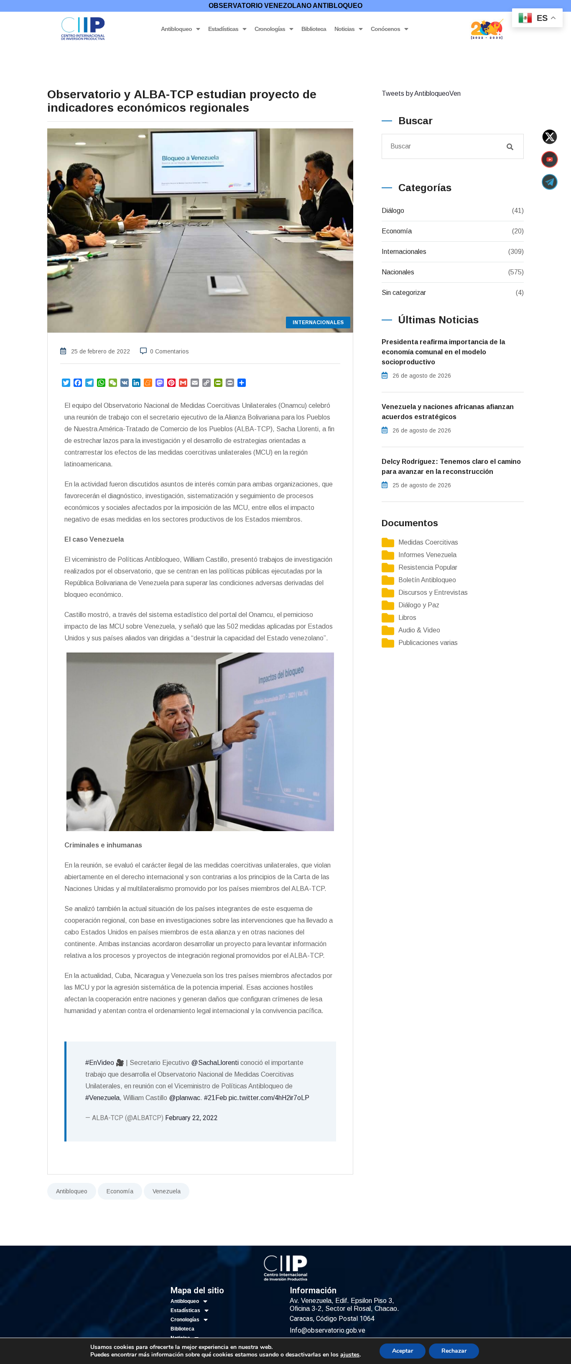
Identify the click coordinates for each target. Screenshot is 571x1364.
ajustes (349, 1355)
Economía (120, 1191)
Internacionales (404, 251)
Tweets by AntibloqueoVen (421, 93)
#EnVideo (99, 1062)
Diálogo (393, 210)
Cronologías (270, 29)
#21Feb (215, 1097)
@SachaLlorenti (215, 1062)
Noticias (344, 29)
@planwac (184, 1097)
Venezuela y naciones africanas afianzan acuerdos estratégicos (448, 411)
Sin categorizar (404, 292)
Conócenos (385, 29)
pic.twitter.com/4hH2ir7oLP (269, 1097)
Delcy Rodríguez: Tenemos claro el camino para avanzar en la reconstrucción (451, 466)
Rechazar (453, 1351)
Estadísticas (223, 29)
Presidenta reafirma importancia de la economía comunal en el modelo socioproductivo (443, 352)
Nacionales (398, 272)
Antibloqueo (176, 29)
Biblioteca (313, 29)
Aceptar (402, 1351)
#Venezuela (102, 1097)
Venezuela (167, 1191)
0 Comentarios (169, 351)
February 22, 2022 (191, 1118)
